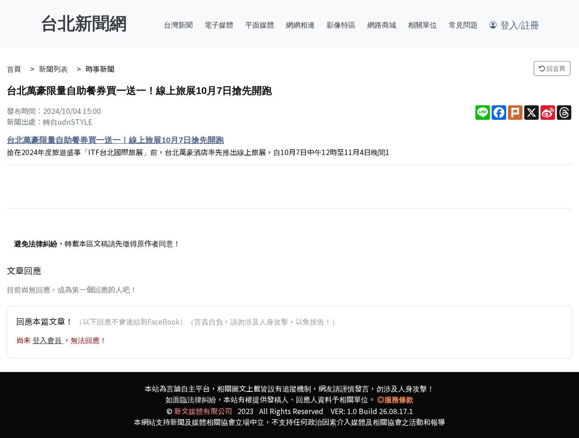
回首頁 (555, 68)
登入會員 (48, 339)
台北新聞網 (84, 23)
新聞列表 (53, 68)
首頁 (14, 68)
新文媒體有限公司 (203, 410)
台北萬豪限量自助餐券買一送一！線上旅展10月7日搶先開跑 (115, 140)
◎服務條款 (395, 400)
